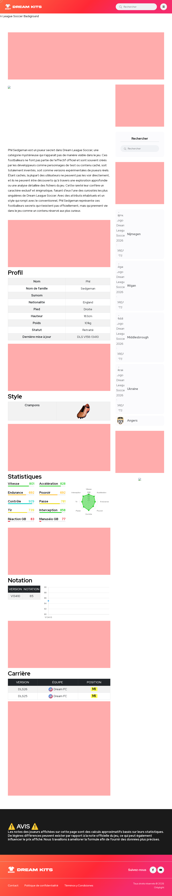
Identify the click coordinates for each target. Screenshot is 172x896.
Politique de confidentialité (41, 885)
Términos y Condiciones (78, 885)
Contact (13, 885)
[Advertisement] (86, 55)
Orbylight (159, 887)
